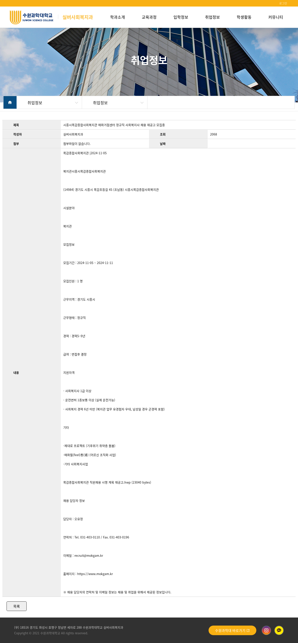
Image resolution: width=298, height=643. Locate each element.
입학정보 (180, 17)
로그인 (283, 3)
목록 (16, 606)
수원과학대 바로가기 (230, 630)
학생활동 (244, 17)
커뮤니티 (275, 17)
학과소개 (117, 17)
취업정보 (212, 17)
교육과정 (149, 17)
